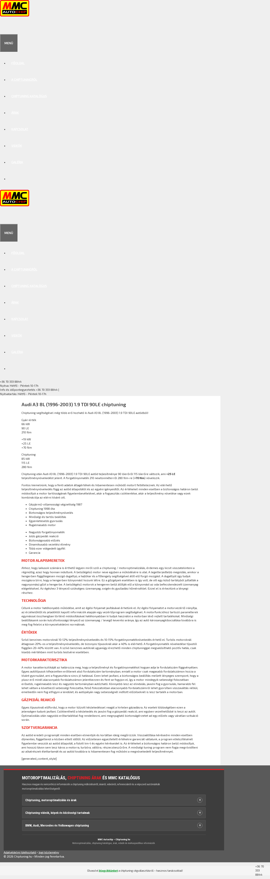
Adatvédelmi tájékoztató (20, 852)
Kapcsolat (19, 129)
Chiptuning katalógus (29, 96)
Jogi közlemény (49, 852)
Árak (15, 112)
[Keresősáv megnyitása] (4, 26)
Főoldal (18, 63)
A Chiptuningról (24, 79)
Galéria (17, 162)
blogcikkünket (108, 870)
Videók (16, 145)
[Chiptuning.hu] (14, 15)
